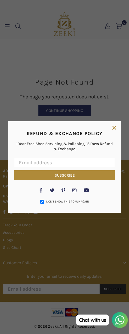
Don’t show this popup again (67, 201)
